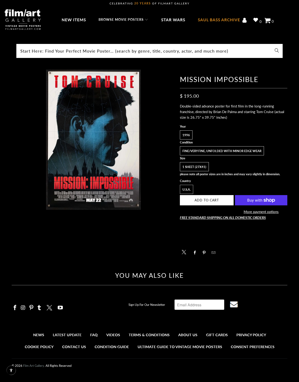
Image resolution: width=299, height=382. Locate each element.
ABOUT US (187, 334)
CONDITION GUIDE (112, 346)
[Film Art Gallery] (23, 19)
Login (245, 21)
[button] (123, 20)
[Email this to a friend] (214, 252)
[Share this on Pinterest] (205, 252)
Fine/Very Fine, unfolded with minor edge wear (221, 151)
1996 (186, 135)
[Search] (277, 51)
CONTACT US (74, 346)
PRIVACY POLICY (251, 334)
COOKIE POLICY (39, 346)
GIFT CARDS (217, 334)
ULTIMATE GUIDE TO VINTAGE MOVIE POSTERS (180, 346)
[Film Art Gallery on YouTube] (60, 308)
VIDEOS (113, 334)
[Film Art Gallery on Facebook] (15, 308)
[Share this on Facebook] (196, 252)
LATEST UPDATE (67, 334)
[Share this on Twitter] (185, 251)
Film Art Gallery (33, 366)
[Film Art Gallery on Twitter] (50, 307)
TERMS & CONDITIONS (149, 334)
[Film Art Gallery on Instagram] (23, 308)
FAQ (94, 334)
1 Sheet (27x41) (194, 167)
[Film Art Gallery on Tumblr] (39, 308)
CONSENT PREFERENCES (252, 346)
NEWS (38, 334)
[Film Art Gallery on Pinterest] (31, 308)
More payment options (261, 212)
